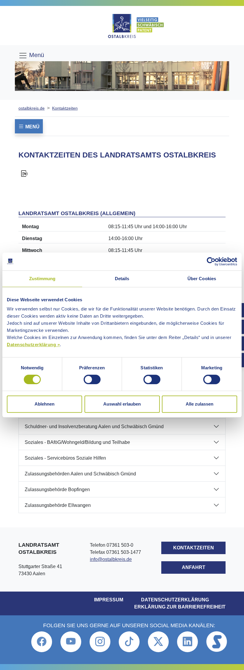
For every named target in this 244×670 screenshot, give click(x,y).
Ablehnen (44, 403)
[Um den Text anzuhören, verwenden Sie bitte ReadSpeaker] (122, 173)
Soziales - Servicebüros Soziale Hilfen (65, 458)
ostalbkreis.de (31, 108)
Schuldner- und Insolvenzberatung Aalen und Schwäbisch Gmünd (94, 426)
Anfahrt (193, 567)
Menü (35, 55)
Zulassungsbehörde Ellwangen (58, 505)
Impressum (108, 599)
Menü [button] (32, 126)
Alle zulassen (199, 403)
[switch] (92, 379)
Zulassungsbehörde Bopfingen (57, 489)
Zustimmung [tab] (42, 278)
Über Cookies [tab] (201, 278)
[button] (41, 641)
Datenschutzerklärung (175, 599)
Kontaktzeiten (65, 108)
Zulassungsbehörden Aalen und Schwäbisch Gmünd (80, 473)
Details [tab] (122, 278)
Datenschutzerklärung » (33, 344)
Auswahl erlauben (122, 403)
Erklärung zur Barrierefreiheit (180, 606)
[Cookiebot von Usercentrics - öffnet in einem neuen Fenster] (211, 261)
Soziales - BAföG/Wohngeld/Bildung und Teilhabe (77, 442)
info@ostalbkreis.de (111, 559)
